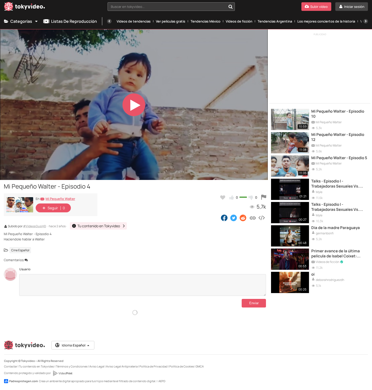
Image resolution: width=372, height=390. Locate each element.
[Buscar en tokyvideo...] (230, 6)
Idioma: (73, 345)
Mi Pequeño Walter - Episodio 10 (337, 114)
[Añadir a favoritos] (222, 197)
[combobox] (171, 6)
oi (313, 274)
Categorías (21, 21)
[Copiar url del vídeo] (253, 217)
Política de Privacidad (153, 366)
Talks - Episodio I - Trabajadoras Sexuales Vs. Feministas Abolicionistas (335, 184)
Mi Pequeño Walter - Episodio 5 (339, 157)
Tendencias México (205, 21)
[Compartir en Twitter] (233, 217)
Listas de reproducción (74, 21)
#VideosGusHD (34, 226)
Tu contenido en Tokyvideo (36, 366)
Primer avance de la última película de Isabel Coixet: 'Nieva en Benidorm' (335, 254)
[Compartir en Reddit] (243, 217)
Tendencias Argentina (275, 21)
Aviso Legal (96, 366)
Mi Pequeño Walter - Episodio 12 (337, 137)
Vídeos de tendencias (134, 21)
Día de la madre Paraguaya (335, 227)
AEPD (161, 381)
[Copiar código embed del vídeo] (261, 217)
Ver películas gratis (170, 21)
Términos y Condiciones (72, 366)
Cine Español (20, 250)
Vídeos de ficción (239, 21)
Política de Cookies (181, 366)
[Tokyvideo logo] (24, 7)
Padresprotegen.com (23, 381)
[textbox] (167, 7)
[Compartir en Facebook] (224, 217)
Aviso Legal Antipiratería (122, 366)
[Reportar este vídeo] (263, 197)
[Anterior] (109, 21)
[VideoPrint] (62, 373)
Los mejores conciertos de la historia (326, 21)
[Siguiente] (365, 21)
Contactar (10, 366)
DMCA (200, 366)
